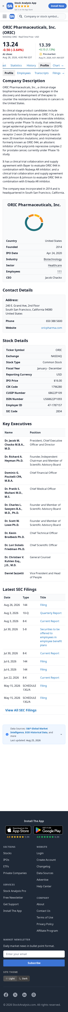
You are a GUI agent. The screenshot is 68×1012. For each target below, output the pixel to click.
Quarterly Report (51, 613)
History (31, 65)
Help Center (44, 886)
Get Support (11, 904)
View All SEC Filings (20, 710)
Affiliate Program (47, 930)
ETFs (6, 866)
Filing (43, 605)
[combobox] (41, 16)
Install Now (57, 5)
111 (59, 271)
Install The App (12, 911)
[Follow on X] (15, 994)
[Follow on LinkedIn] (24, 994)
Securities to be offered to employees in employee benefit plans (51, 637)
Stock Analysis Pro (14, 891)
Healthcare (55, 265)
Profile (44, 65)
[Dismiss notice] (3, 6)
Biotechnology (53, 259)
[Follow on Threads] (33, 994)
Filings (57, 73)
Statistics (16, 65)
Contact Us (43, 911)
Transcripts (42, 73)
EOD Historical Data (36, 732)
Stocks (7, 853)
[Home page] (12, 16)
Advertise (42, 879)
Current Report (49, 621)
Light (12, 978)
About (40, 904)
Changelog (43, 866)
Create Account (46, 860)
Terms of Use (45, 917)
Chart (56, 65)
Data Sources (45, 873)
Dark (25, 978)
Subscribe (34, 963)
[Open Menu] (4, 16)
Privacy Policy (45, 924)
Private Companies (15, 873)
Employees (24, 73)
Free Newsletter (13, 897)
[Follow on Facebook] (6, 994)
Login (40, 853)
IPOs (6, 860)
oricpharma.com (51, 328)
